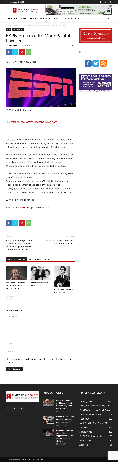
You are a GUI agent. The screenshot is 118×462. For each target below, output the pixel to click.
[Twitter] (110, 2)
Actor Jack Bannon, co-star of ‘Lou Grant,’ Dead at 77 (60, 242)
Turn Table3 (13, 45)
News (23, 18)
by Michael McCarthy (20, 122)
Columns (44, 18)
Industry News (26, 25)
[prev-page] (7, 298)
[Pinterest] (22, 52)
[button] (108, 18)
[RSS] (105, 2)
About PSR (79, 18)
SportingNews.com (45, 122)
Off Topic (68, 18)
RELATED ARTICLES (16, 259)
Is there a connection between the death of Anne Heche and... (65, 419)
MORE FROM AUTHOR (39, 259)
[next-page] (12, 298)
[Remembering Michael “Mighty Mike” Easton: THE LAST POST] (16, 273)
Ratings (56, 18)
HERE (22, 207)
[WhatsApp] (28, 52)
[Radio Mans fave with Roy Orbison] (64, 276)
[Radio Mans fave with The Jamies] (40, 273)
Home (8, 25)
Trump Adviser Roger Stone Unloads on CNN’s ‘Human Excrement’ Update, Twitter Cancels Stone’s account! (19, 245)
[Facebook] (100, 2)
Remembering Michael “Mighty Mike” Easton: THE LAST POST (15, 286)
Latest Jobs (12, 18)
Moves (33, 18)
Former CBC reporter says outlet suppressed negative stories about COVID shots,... (65, 436)
